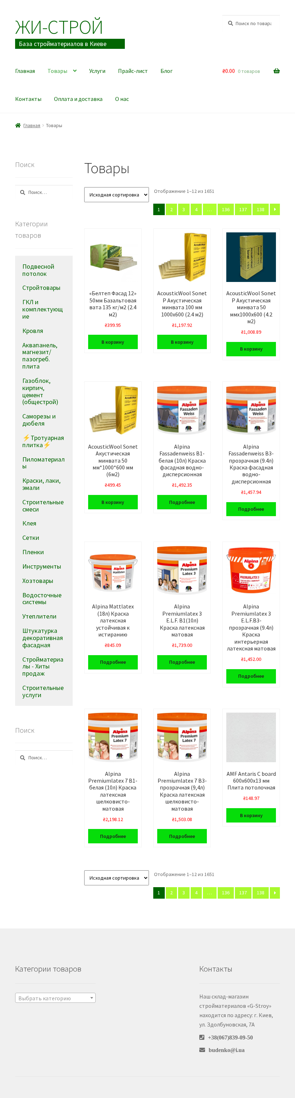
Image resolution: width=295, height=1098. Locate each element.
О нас (122, 98)
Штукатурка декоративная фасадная (42, 637)
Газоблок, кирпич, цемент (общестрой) (40, 391)
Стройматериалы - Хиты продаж (42, 666)
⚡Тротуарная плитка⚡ (43, 441)
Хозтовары (37, 580)
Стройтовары (41, 287)
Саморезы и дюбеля (39, 419)
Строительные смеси (43, 505)
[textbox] (55, 998)
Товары (57, 70)
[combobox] (55, 998)
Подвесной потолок (38, 270)
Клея (29, 523)
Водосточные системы (42, 598)
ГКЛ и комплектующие (42, 309)
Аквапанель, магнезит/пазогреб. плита (39, 355)
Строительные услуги (43, 691)
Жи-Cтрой (59, 26)
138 (260, 209)
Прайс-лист (133, 70)
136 (226, 209)
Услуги (97, 70)
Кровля (32, 330)
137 (243, 209)
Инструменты (41, 566)
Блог (166, 70)
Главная (25, 70)
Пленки (33, 552)
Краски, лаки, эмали (41, 484)
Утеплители (39, 616)
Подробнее (182, 502)
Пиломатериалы (43, 463)
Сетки (30, 537)
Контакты (28, 98)
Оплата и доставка (78, 98)
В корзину (112, 342)
